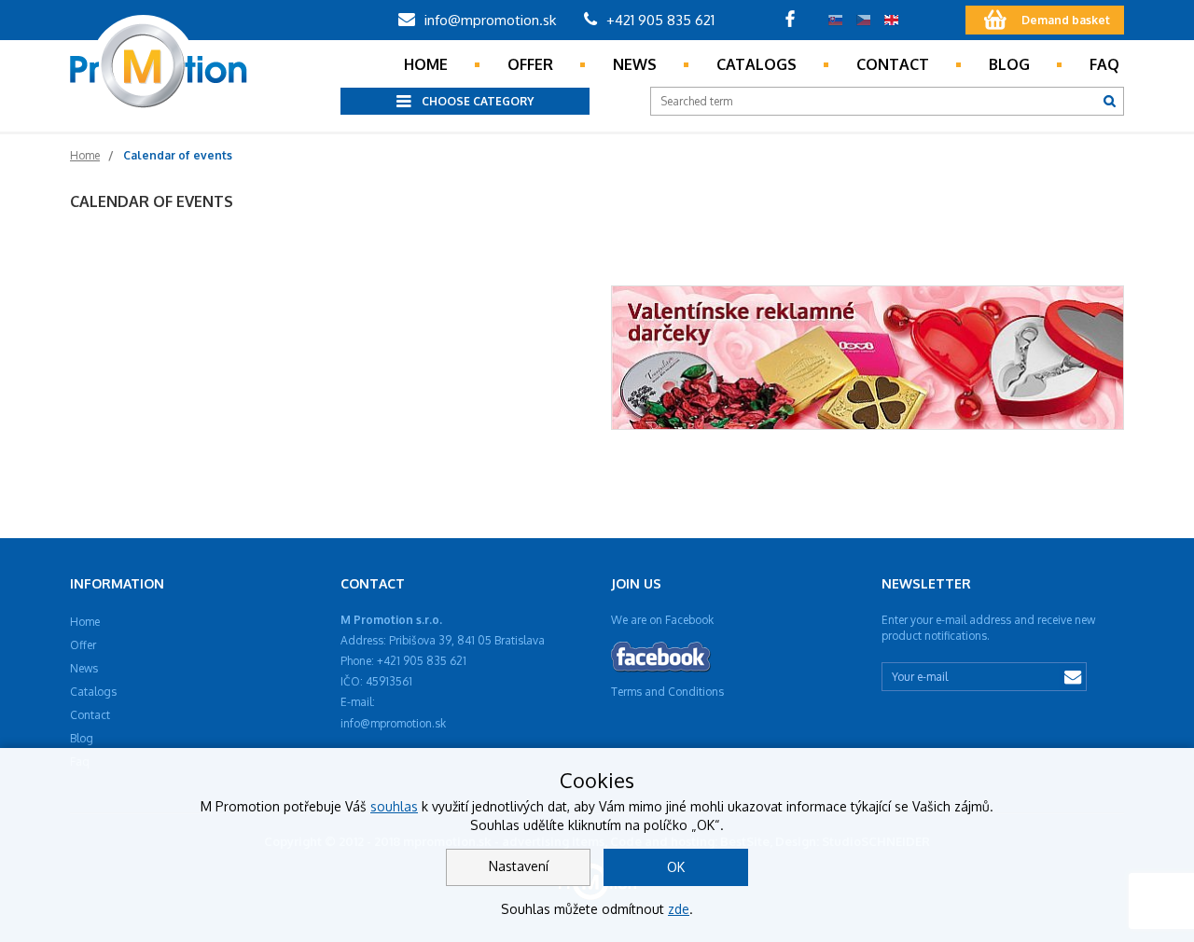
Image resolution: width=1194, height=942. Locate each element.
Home (426, 64)
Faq (1104, 64)
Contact (892, 64)
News (635, 64)
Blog (1009, 64)
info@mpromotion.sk (488, 20)
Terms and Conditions (667, 692)
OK (676, 867)
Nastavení (518, 866)
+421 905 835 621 (659, 20)
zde (678, 909)
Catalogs (756, 64)
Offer (530, 64)
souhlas (394, 806)
